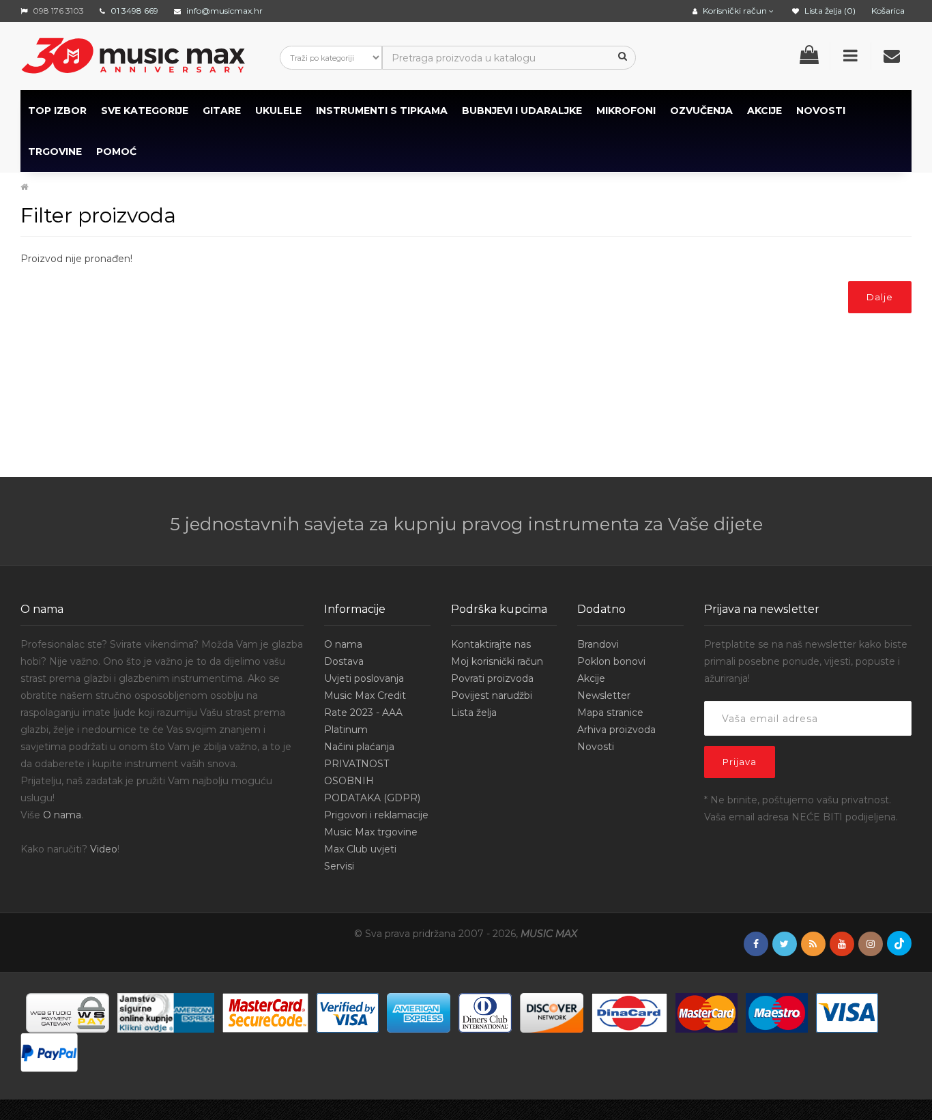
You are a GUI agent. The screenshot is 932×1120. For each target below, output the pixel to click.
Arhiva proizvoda (616, 729)
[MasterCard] (706, 1011)
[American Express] (418, 1011)
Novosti (595, 747)
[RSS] (813, 944)
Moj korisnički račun (497, 661)
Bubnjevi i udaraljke (522, 110)
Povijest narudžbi (491, 695)
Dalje (880, 296)
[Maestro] (777, 1011)
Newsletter (603, 695)
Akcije (591, 678)
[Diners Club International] (485, 1011)
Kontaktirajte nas (491, 644)
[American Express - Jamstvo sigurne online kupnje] (165, 1011)
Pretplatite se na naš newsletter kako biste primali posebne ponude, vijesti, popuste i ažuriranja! (805, 661)
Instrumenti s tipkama (382, 110)
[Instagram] (870, 944)
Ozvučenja (701, 110)
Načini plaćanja (359, 747)
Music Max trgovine (371, 832)
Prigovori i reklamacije (376, 815)
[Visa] (847, 1011)
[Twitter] (784, 944)
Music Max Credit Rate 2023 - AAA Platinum (365, 712)
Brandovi (598, 644)
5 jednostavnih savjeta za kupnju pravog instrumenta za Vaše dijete (466, 524)
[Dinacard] (629, 1011)
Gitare (222, 110)
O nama (62, 815)
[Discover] (551, 1011)
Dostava (344, 661)
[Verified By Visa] (348, 1011)
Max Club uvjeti (360, 849)
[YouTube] (842, 944)
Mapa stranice (610, 712)
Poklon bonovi (611, 661)
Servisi (339, 866)
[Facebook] (756, 944)
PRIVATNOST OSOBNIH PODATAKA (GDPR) (372, 781)
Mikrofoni (626, 110)
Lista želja (474, 712)
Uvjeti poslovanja (364, 678)
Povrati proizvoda (492, 678)
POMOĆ (116, 151)
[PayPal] (49, 1051)
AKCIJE (764, 110)
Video (103, 849)
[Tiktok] (899, 943)
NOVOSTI (820, 110)
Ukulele (278, 110)
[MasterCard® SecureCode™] (265, 1011)
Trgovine (55, 151)
